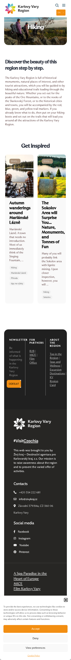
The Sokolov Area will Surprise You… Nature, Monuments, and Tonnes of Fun (53, 224)
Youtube (24, 545)
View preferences (35, 647)
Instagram (24, 538)
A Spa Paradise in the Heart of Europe (30, 576)
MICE (32, 355)
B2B (31, 351)
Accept (35, 628)
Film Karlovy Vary (27, 588)
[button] (66, 600)
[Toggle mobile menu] (64, 5)
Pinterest (24, 552)
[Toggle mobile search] (57, 5)
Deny (36, 638)
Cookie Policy (34, 655)
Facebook (23, 531)
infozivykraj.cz (28, 499)
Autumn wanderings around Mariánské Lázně (20, 212)
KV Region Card (54, 381)
